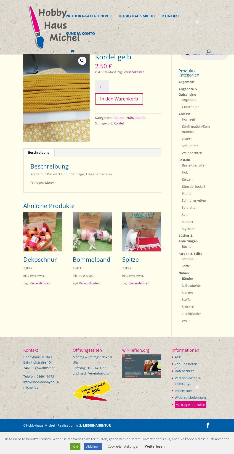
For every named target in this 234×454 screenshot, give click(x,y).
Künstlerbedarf (193, 186)
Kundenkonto (80, 34)
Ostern (187, 139)
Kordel (119, 123)
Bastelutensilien (194, 165)
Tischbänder (191, 313)
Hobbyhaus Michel (137, 16)
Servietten (189, 207)
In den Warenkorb (119, 99)
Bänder (119, 118)
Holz (185, 172)
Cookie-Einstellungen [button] (123, 446)
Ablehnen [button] (92, 446)
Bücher (187, 246)
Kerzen (187, 179)
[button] (82, 61)
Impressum (183, 390)
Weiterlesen (155, 446)
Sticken (187, 292)
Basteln (184, 160)
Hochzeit (188, 119)
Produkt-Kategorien (87, 16)
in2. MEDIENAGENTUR (93, 425)
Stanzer (188, 221)
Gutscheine (190, 107)
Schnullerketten (194, 200)
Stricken (188, 306)
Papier (187, 193)
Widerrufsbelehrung (190, 397)
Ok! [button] (75, 446)
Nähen (183, 273)
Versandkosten (134, 72)
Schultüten (190, 146)
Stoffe (186, 299)
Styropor (188, 229)
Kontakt (171, 16)
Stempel (188, 259)
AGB (178, 357)
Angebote (189, 100)
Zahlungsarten (186, 364)
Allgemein (186, 82)
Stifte (186, 266)
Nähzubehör (136, 118)
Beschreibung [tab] (38, 152)
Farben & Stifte (190, 253)
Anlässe (184, 114)
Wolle (186, 321)
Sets (185, 214)
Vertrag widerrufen (190, 404)
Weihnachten (192, 153)
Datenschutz (184, 371)
